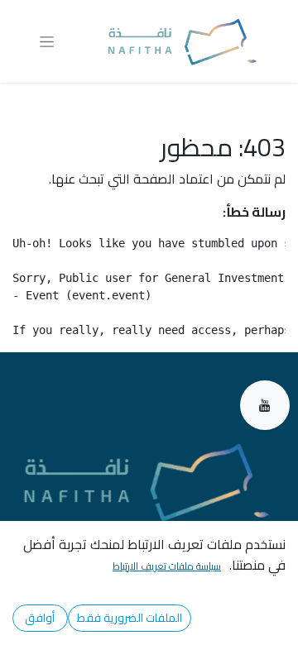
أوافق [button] (40, 617)
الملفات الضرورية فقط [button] (129, 617)
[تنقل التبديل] (47, 41)
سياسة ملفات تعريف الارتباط (167, 566)
